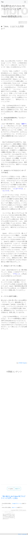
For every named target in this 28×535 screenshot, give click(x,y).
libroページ (14, 507)
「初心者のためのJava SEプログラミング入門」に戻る (13, 497)
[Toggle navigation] (25, 2)
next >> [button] (17, 488)
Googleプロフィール (16, 503)
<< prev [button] (10, 488)
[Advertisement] (14, 45)
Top (2, 2)
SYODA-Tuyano (22, 362)
